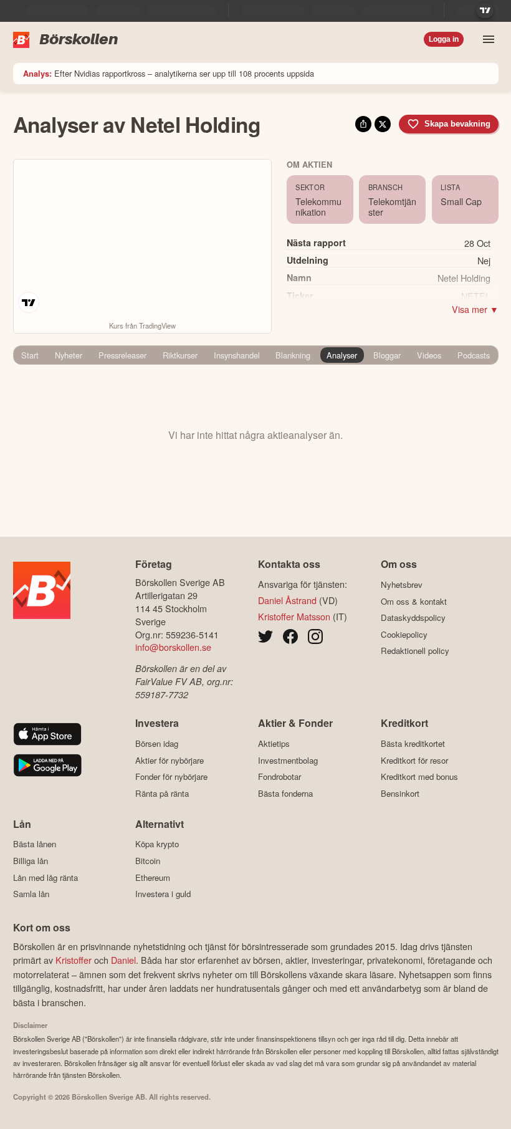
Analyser (342, 355)
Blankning (292, 355)
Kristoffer (73, 959)
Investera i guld (163, 894)
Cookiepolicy (404, 634)
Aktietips (274, 743)
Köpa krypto (157, 844)
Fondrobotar (279, 776)
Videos (429, 355)
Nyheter (68, 355)
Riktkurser (180, 355)
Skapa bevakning (457, 123)
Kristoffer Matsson (294, 616)
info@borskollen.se (173, 646)
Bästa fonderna (285, 793)
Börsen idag (156, 743)
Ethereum (152, 877)
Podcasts (473, 355)
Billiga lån (30, 861)
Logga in (444, 39)
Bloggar (387, 355)
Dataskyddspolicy (413, 617)
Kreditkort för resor (414, 760)
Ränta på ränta (162, 793)
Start (30, 355)
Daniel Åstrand (287, 600)
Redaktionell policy (415, 650)
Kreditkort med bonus (419, 776)
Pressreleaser (122, 355)
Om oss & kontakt (414, 601)
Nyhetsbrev (402, 584)
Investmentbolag (288, 760)
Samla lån (31, 894)
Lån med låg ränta (45, 877)
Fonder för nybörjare (171, 776)
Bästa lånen (34, 844)
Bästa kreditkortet (413, 743)
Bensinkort (400, 793)
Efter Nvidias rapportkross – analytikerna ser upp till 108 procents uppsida (168, 73)
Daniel (123, 959)
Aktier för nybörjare (169, 760)
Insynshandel (237, 355)
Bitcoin (147, 861)
